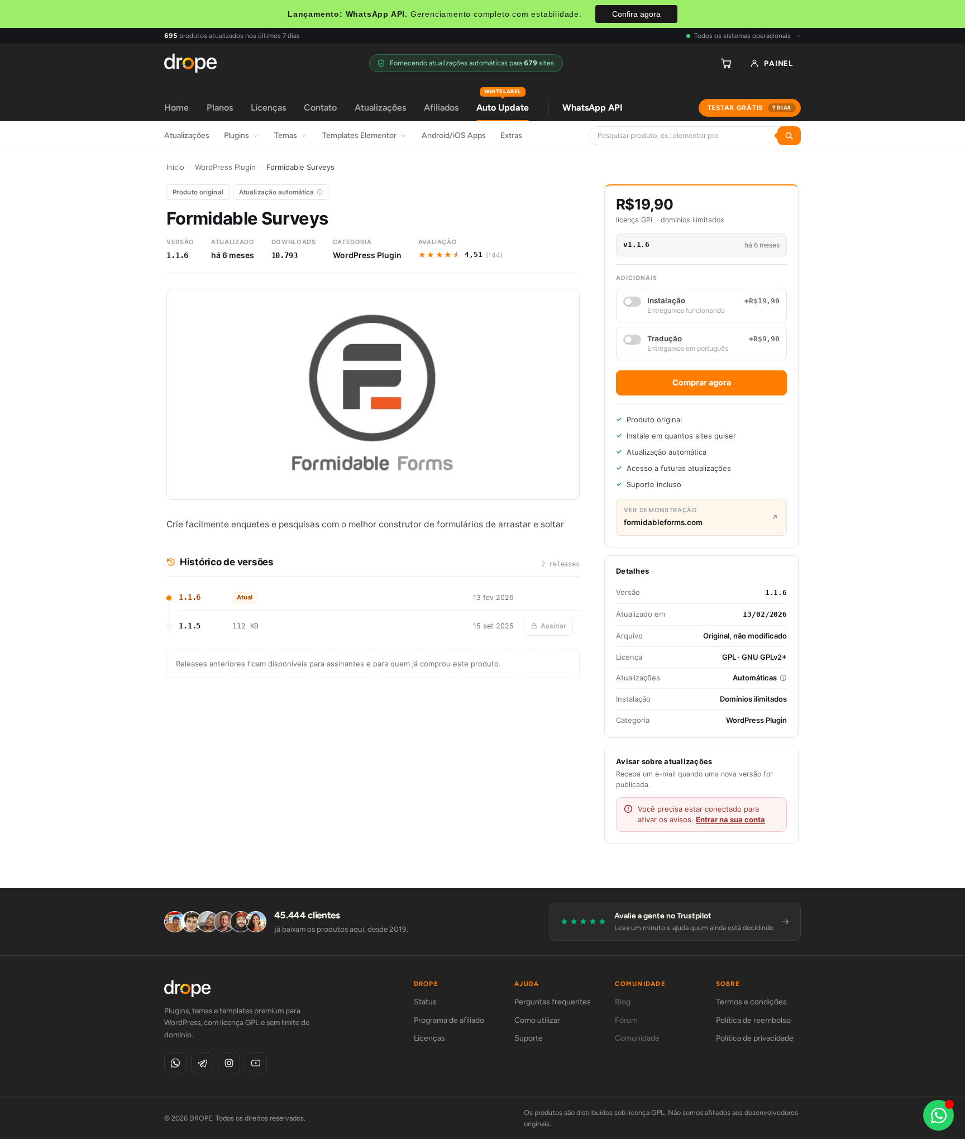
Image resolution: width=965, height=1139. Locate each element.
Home (176, 107)
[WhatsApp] (175, 1063)
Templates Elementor (359, 135)
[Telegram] (202, 1063)
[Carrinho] (726, 63)
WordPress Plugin (225, 167)
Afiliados (441, 107)
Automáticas (755, 677)
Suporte (528, 1038)
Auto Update (502, 103)
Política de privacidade (755, 1038)
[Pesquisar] (789, 135)
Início (175, 167)
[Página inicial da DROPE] (190, 63)
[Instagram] (229, 1063)
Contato (320, 107)
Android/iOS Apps (454, 135)
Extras (511, 135)
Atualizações (380, 107)
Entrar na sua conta (730, 819)
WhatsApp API (592, 107)
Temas (285, 135)
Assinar (553, 626)
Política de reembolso (753, 1020)
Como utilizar (537, 1020)
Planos (220, 107)
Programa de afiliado (449, 1020)
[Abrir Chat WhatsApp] (938, 1115)
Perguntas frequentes (552, 1002)
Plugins (236, 135)
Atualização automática (276, 192)
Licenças (268, 107)
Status (425, 1002)
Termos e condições (751, 1002)
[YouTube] (256, 1063)
